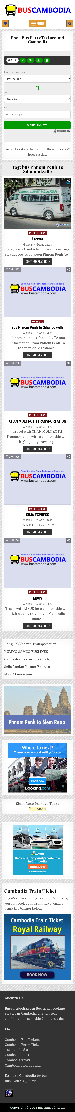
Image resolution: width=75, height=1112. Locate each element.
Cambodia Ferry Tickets (23, 1045)
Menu (40, 23)
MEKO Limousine (18, 674)
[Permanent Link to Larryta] (37, 203)
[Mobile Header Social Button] (5, 23)
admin (29, 244)
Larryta (37, 239)
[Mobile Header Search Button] (69, 23)
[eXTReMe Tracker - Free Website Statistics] (9, 1096)
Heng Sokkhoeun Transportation (30, 644)
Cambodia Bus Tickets (22, 1040)
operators (39, 233)
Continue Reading (36, 261)
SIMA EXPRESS (37, 514)
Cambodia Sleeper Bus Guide (27, 659)
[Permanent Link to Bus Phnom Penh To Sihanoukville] (37, 292)
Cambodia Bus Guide (21, 1055)
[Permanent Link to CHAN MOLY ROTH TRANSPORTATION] (37, 386)
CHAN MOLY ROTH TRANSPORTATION (37, 421)
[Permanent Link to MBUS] (37, 563)
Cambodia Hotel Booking (24, 1065)
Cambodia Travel (18, 1060)
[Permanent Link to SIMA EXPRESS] (37, 479)
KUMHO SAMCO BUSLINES (26, 652)
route (39, 321)
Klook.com (37, 809)
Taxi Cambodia (16, 1050)
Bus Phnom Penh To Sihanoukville (37, 327)
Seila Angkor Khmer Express (27, 667)
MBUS (37, 598)
